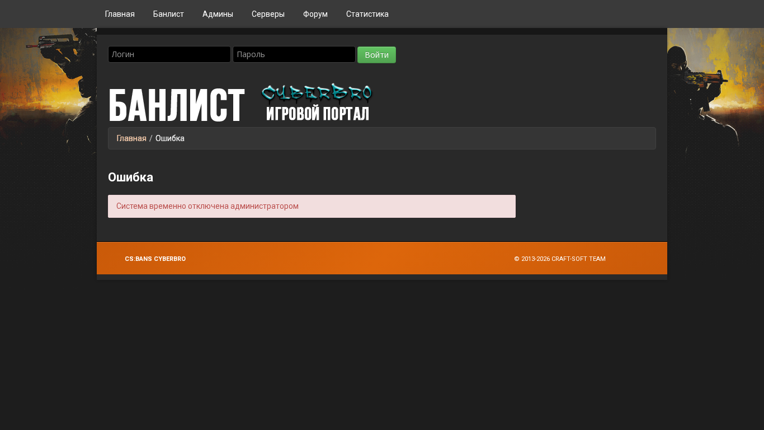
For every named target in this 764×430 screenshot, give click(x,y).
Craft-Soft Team (578, 259)
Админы (217, 14)
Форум (315, 14)
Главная (120, 14)
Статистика (367, 14)
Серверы (268, 14)
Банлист (168, 14)
